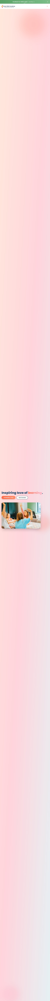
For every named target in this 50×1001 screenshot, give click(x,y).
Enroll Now (31, 1)
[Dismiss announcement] (47, 2)
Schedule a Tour (8, 497)
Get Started (22, 497)
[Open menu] (47, 6)
